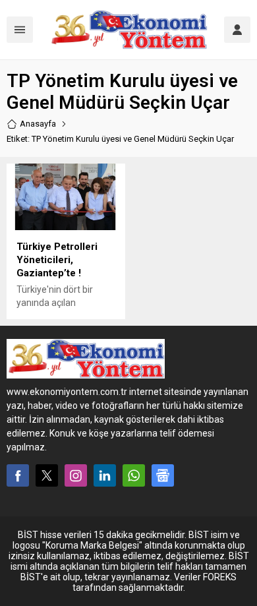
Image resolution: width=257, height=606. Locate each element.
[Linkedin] (105, 475)
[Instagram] (76, 475)
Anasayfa (38, 124)
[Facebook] (18, 475)
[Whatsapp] (134, 475)
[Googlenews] (163, 475)
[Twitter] (47, 475)
